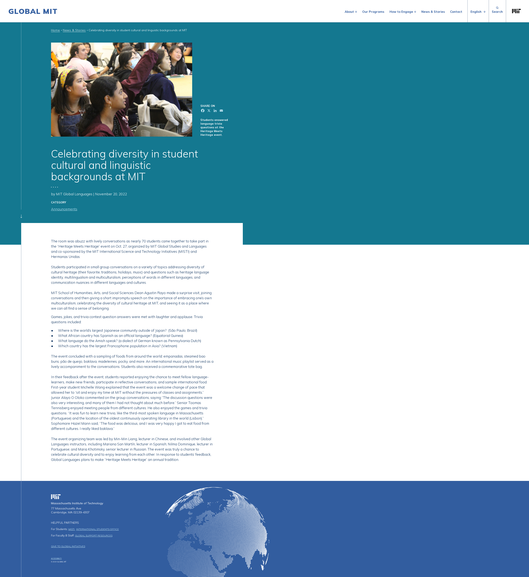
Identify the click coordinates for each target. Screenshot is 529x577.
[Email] (221, 111)
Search (497, 11)
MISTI (71, 529)
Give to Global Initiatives (68, 546)
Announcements (64, 209)
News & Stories (433, 12)
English (476, 12)
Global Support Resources (93, 535)
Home (55, 30)
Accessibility (56, 558)
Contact (456, 12)
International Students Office (97, 529)
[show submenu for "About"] (356, 11)
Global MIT (33, 11)
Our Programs (373, 12)
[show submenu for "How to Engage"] (415, 11)
